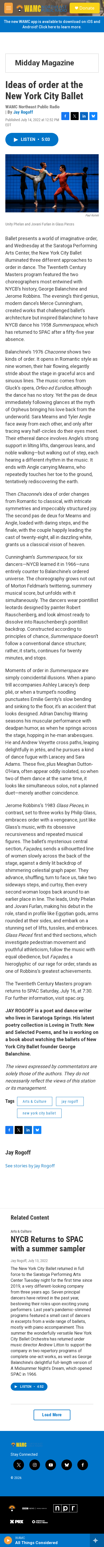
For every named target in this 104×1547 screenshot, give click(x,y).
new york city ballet (39, 1113)
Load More (52, 1414)
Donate (86, 8)
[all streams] (97, 1540)
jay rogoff (70, 1101)
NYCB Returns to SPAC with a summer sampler (48, 1244)
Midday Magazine (44, 62)
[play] (8, 1540)
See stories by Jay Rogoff (30, 1166)
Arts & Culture (35, 1101)
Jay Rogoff (23, 112)
